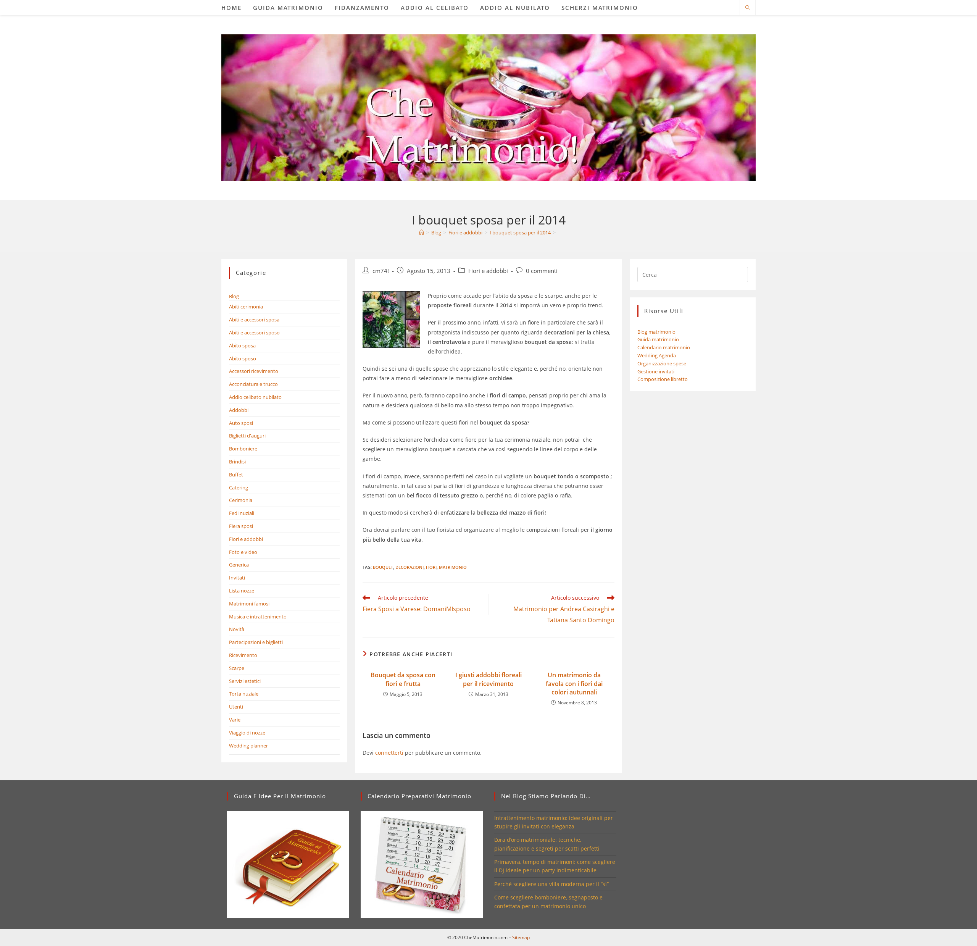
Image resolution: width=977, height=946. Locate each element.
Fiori (431, 567)
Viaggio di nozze (247, 732)
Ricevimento (243, 655)
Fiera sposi (241, 526)
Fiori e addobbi (488, 270)
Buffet (236, 474)
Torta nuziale (243, 693)
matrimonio (453, 567)
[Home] (421, 232)
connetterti (389, 752)
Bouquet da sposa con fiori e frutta (403, 679)
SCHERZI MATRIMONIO (599, 7)
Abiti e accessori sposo (254, 332)
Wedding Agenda (656, 355)
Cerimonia (240, 500)
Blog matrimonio (656, 331)
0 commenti (542, 270)
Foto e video (243, 552)
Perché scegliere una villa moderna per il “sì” (551, 884)
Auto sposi (241, 423)
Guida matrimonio (658, 339)
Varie (234, 719)
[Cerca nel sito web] (747, 8)
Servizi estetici (245, 681)
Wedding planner (248, 745)
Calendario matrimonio (663, 347)
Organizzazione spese (661, 363)
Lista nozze (241, 590)
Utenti (236, 706)
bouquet (383, 567)
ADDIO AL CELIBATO (435, 7)
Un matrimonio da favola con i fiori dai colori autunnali (574, 683)
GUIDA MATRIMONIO (288, 7)
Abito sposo (242, 358)
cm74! (380, 270)
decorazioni (409, 567)
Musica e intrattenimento (258, 616)
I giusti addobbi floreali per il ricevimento (488, 679)
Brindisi (237, 461)
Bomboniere (243, 448)
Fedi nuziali (241, 513)
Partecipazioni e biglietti (256, 642)
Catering (238, 487)
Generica (239, 564)
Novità (236, 629)
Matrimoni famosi (249, 603)
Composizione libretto (662, 379)
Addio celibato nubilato (255, 397)
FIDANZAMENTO (362, 7)
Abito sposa (242, 345)
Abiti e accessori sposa (254, 319)
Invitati (237, 577)
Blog (234, 296)
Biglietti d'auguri (247, 435)
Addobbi (238, 410)
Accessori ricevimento (253, 371)
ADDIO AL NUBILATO (515, 7)
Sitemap (521, 937)
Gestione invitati (655, 371)
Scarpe (236, 668)
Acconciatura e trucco (253, 384)
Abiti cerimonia (246, 306)
